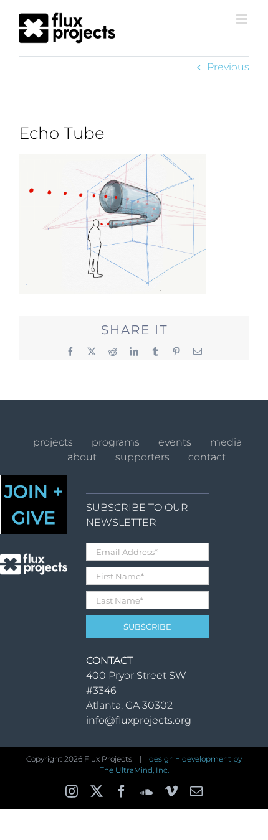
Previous (228, 67)
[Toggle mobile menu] (242, 19)
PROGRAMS (116, 442)
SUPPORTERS (142, 457)
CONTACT (207, 457)
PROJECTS (53, 442)
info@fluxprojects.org (138, 720)
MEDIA (226, 442)
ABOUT (82, 457)
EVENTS (174, 442)
